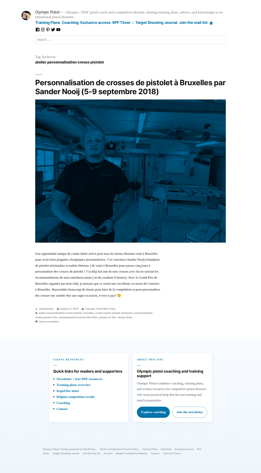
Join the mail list (193, 22)
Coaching (70, 22)
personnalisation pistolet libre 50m (78, 317)
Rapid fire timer (67, 391)
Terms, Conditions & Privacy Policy (119, 449)
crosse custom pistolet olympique (114, 313)
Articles (108, 453)
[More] (211, 23)
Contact (62, 409)
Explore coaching (153, 412)
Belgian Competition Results (131, 453)
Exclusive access (95, 22)
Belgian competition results (75, 397)
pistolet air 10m (107, 317)
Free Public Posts (105, 308)
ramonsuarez (46, 308)
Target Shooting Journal (156, 22)
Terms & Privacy (172, 453)
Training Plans (47, 22)
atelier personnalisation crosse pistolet (60, 313)
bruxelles (88, 313)
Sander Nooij (125, 317)
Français (90, 308)
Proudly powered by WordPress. (78, 449)
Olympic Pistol (47, 12)
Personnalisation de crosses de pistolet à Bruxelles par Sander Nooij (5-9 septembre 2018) (130, 87)
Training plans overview (73, 385)
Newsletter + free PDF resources (79, 379)
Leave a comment (49, 321)
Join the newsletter (189, 412)
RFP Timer (121, 22)
